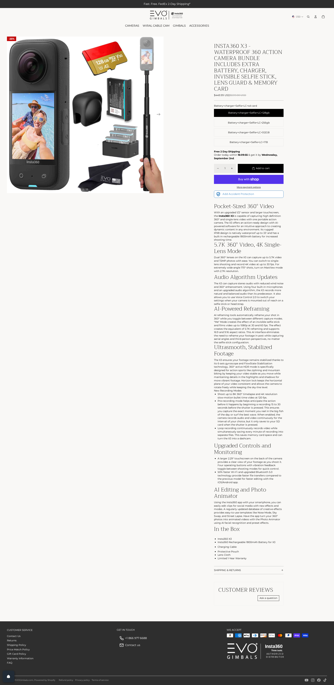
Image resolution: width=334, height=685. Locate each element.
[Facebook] (319, 680)
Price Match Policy (18, 649)
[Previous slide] (11, 115)
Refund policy (66, 680)
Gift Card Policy (16, 653)
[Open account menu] (315, 17)
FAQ (9, 662)
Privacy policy (82, 680)
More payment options (249, 187)
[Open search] (308, 17)
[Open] (8, 676)
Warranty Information (20, 658)
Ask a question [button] (268, 598)
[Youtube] (306, 680)
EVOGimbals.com (24, 680)
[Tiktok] (325, 680)
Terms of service (100, 680)
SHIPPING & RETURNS (227, 570)
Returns (12, 640)
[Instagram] (313, 680)
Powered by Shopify (44, 680)
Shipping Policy (16, 645)
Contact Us (14, 636)
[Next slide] (160, 115)
